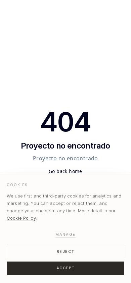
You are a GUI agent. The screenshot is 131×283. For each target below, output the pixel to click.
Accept (65, 268)
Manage (65, 234)
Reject (65, 251)
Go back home (65, 171)
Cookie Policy (21, 218)
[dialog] (65, 228)
